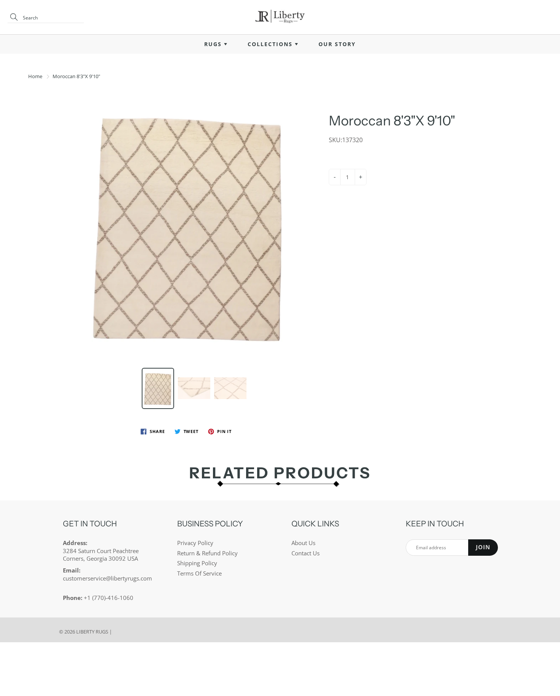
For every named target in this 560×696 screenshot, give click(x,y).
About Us (303, 543)
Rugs (214, 44)
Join (483, 547)
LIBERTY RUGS (92, 631)
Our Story (337, 44)
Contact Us (305, 553)
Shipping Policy (197, 563)
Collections (271, 44)
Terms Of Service (199, 573)
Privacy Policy (195, 543)
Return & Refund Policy (207, 553)
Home (35, 76)
